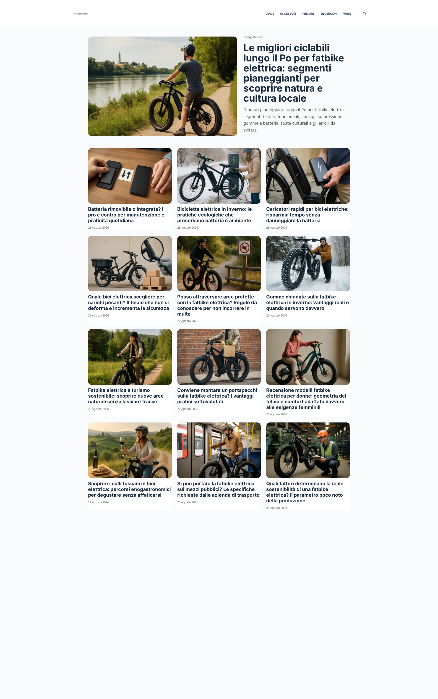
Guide (270, 13)
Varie (347, 13)
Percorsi (308, 13)
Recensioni (329, 13)
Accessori (288, 13)
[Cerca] (364, 14)
